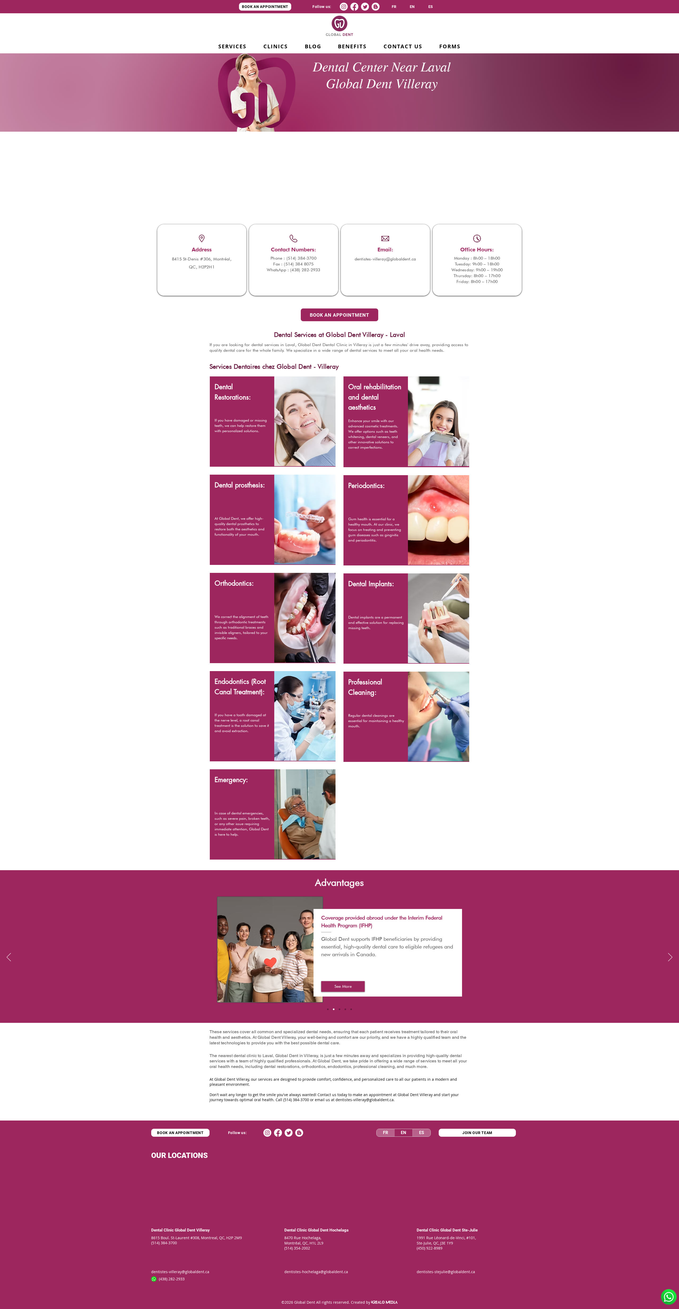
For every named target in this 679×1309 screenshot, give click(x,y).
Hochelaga (339, 1230)
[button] (352, 46)
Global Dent (185, 1230)
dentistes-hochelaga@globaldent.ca (316, 1271)
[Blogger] (376, 7)
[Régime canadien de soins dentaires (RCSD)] (351, 1009)
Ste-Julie (470, 1230)
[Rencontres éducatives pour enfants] (345, 1009)
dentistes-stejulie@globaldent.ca (446, 1271)
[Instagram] (344, 7)
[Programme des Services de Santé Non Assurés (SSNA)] (339, 1009)
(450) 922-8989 (429, 1248)
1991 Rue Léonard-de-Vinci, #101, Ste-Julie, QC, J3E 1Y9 (447, 1240)
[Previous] (9, 957)
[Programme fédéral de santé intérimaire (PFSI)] (333, 1009)
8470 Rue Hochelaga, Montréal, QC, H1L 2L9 (303, 1240)
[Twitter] (365, 7)
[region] (273, 421)
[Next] (670, 957)
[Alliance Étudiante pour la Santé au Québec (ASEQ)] (328, 1009)
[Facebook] (354, 7)
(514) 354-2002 (297, 1248)
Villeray (203, 1230)
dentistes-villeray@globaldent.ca (365, 1099)
